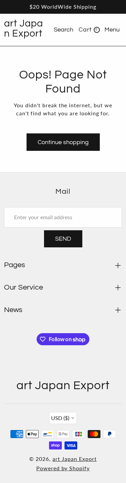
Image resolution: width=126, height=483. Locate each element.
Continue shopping (63, 142)
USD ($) (60, 418)
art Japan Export (74, 459)
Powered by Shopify (63, 468)
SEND (63, 239)
